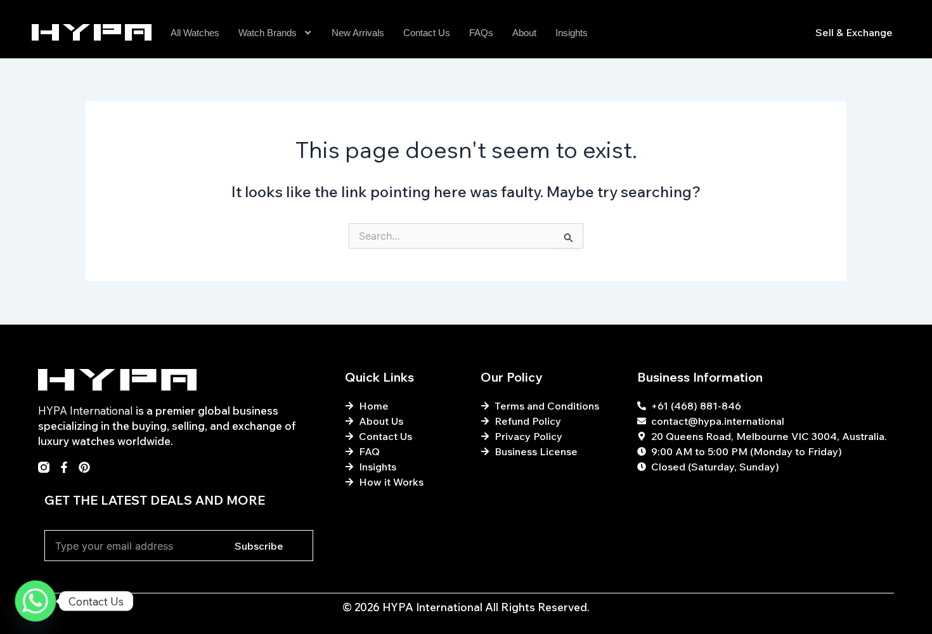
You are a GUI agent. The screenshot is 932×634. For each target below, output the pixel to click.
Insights (571, 32)
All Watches (195, 32)
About (524, 32)
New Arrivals (358, 32)
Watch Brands (267, 32)
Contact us (426, 32)
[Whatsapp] (35, 601)
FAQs (481, 32)
